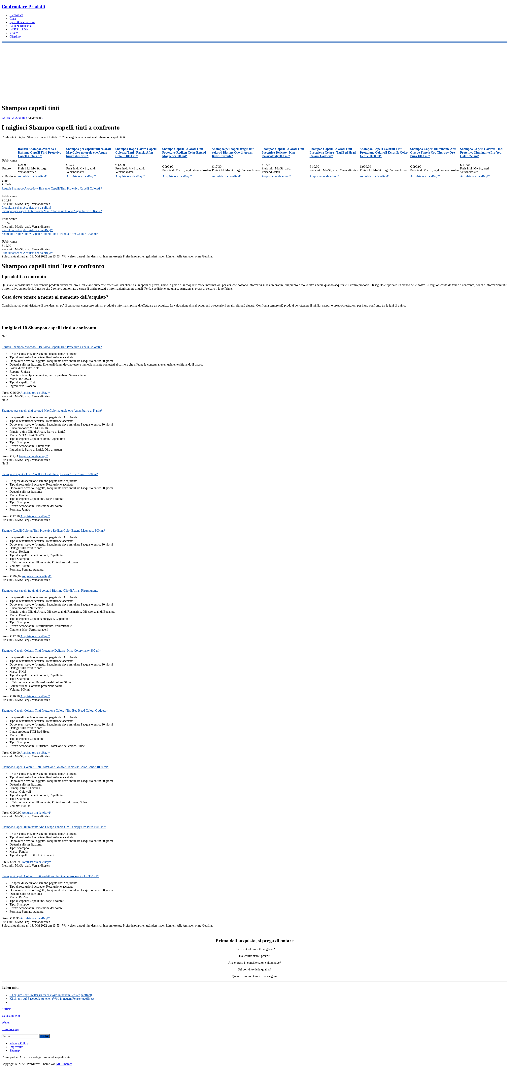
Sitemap (15, 1050)
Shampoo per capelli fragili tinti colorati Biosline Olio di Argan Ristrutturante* (51, 590)
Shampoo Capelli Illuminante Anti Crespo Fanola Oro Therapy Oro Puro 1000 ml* (54, 827)
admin (23, 117)
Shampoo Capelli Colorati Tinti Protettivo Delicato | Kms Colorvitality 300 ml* (51, 650)
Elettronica (16, 15)
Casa (13, 18)
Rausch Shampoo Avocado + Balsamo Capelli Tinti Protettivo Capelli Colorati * (52, 188)
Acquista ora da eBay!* (33, 176)
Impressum (16, 1047)
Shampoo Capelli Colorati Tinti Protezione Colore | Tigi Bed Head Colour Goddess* (55, 710)
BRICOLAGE (19, 29)
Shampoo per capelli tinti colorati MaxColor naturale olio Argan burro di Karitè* (52, 211)
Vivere (14, 33)
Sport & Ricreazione (22, 22)
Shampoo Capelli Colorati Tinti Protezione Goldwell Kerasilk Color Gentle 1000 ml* (55, 767)
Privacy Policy (19, 1043)
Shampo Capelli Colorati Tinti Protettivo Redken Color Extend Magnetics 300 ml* (53, 530)
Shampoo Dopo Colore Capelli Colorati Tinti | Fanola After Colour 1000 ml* (50, 233)
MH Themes (64, 1064)
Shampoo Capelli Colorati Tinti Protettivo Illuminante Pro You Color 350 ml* (50, 876)
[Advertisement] (254, 72)
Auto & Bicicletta (21, 25)
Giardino (15, 36)
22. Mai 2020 (10, 117)
